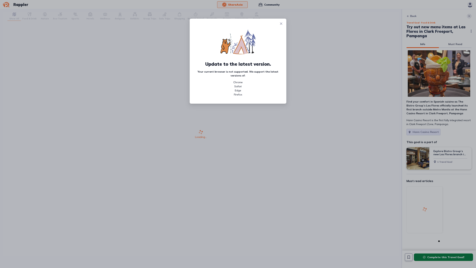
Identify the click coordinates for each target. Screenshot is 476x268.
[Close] (281, 24)
